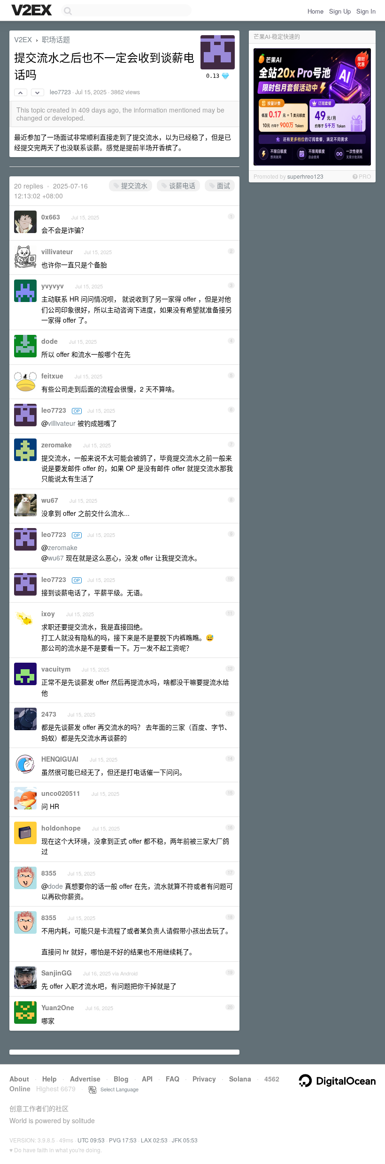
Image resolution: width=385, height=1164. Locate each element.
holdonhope (61, 827)
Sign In (366, 11)
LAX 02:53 (154, 1140)
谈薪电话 (181, 185)
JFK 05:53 (185, 1140)
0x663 (50, 216)
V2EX (23, 39)
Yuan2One (57, 1007)
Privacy (204, 1078)
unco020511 (60, 793)
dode (49, 341)
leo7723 (60, 92)
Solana (240, 1078)
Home (315, 11)
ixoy (48, 613)
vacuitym (55, 668)
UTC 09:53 (91, 1140)
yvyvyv (52, 285)
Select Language (117, 1089)
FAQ (172, 1078)
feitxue (52, 375)
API (147, 1078)
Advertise (85, 1078)
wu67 (49, 500)
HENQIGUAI (59, 758)
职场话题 (56, 39)
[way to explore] (32, 11)
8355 (48, 872)
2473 (48, 713)
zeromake (56, 444)
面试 (222, 185)
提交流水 (133, 185)
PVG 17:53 (123, 1140)
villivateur (57, 251)
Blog (121, 1078)
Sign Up (340, 11)
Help (49, 1078)
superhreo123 (305, 176)
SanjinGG (56, 972)
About (19, 1078)
